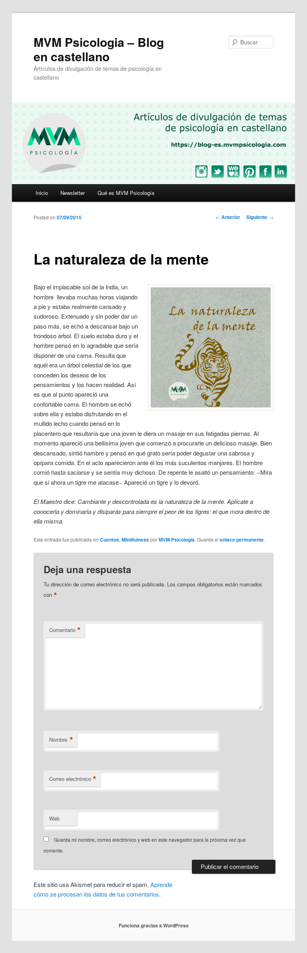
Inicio (42, 193)
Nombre (61, 739)
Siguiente (259, 217)
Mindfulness (135, 539)
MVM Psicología (177, 539)
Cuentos (109, 539)
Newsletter (72, 193)
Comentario (65, 630)
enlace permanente (242, 539)
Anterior (227, 217)
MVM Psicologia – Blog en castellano (99, 49)
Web (54, 818)
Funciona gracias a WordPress (154, 925)
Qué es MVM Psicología (126, 193)
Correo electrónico (72, 778)
